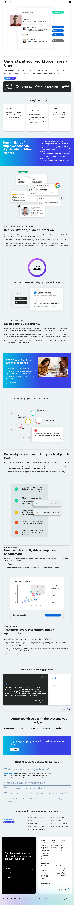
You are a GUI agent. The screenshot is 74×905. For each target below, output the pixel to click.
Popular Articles (44, 883)
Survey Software (45, 865)
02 (69, 709)
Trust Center (64, 852)
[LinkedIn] (14, 898)
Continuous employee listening (60, 826)
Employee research (56, 820)
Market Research (60, 868)
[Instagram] (4, 898)
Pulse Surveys (59, 872)
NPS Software (59, 865)
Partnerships (54, 845)
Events (63, 844)
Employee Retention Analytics (36, 829)
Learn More (15, 749)
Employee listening (9, 773)
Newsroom (54, 847)
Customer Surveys (61, 867)
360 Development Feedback (36, 826)
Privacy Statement (27, 873)
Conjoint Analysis (61, 873)
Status (43, 858)
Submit (8, 877)
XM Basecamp (65, 849)
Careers (53, 844)
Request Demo (10, 78)
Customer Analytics (46, 870)
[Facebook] (7, 898)
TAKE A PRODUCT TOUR (22, 78)
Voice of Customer (61, 870)
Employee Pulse (32, 820)
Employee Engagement (47, 867)
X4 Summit (54, 842)
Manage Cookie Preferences (67, 898)
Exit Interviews (45, 868)
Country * (7, 867)
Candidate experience (34, 823)
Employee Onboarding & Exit (59, 823)
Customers (64, 842)
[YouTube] (18, 898)
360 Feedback (45, 875)
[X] (11, 898)
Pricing (63, 850)
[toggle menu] (70, 2)
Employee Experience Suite (35, 817)
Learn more (7, 653)
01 (65, 709)
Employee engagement (57, 817)
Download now (12, 382)
